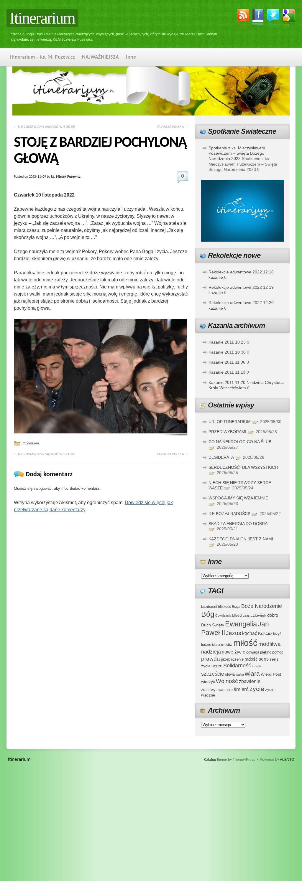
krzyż (277, 634)
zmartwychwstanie (217, 689)
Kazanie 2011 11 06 (227, 362)
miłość (245, 643)
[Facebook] (258, 20)
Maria (216, 644)
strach (256, 666)
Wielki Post (271, 674)
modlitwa (269, 644)
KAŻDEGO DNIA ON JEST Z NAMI (241, 539)
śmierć (241, 689)
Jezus (233, 633)
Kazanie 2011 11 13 (227, 372)
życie (257, 688)
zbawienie (249, 681)
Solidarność (237, 666)
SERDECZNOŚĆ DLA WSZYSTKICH (243, 467)
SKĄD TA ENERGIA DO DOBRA (238, 523)
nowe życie (233, 651)
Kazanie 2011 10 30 (227, 352)
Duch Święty (212, 625)
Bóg (207, 614)
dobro (272, 615)
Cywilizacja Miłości (228, 615)
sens (264, 658)
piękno (265, 652)
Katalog (210, 760)
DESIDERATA (221, 457)
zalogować (43, 488)
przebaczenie (232, 659)
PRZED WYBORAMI (227, 431)
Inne (131, 57)
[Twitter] (273, 19)
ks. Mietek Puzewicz (66, 177)
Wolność (227, 681)
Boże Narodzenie (261, 606)
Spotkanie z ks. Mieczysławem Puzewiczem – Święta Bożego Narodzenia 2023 (237, 153)
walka (240, 674)
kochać (249, 633)
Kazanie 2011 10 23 (227, 342)
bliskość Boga (229, 606)
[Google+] (289, 20)
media (226, 644)
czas (246, 615)
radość (251, 659)
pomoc (277, 652)
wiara (252, 673)
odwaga (252, 652)
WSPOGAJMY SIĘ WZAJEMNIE (238, 498)
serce (216, 665)
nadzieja (211, 652)
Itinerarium (42, 18)
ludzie (206, 644)
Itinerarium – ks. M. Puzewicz (42, 57)
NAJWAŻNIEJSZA (100, 57)
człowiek (258, 615)
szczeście (212, 674)
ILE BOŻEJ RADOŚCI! (229, 513)
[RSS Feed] (243, 20)
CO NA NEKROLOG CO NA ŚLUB (240, 441)
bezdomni (209, 606)
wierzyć (208, 681)
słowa (230, 674)
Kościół (265, 633)
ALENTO (287, 760)
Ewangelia (241, 624)
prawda (210, 659)
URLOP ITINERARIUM (230, 421)
